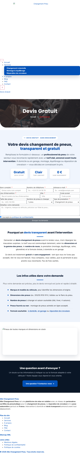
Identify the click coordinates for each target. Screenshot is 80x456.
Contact (7, 84)
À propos (7, 76)
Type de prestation (61, 199)
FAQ (5, 81)
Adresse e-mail (59, 187)
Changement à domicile (16, 68)
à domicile (32, 311)
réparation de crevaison (59, 311)
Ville (42, 193)
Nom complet (5, 187)
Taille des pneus (6, 199)
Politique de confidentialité (14, 445)
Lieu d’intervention (7, 193)
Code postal (65, 193)
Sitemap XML (5, 435)
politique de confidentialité (22, 217)
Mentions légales (10, 442)
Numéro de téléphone (35, 187)
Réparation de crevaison (17, 73)
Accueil (7, 62)
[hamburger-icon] (2, 60)
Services (7, 65)
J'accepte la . (18, 217)
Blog (6, 79)
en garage (42, 311)
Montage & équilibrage (16, 71)
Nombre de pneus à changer (38, 199)
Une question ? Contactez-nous (39, 384)
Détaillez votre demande (9, 205)
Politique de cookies (12, 447)
